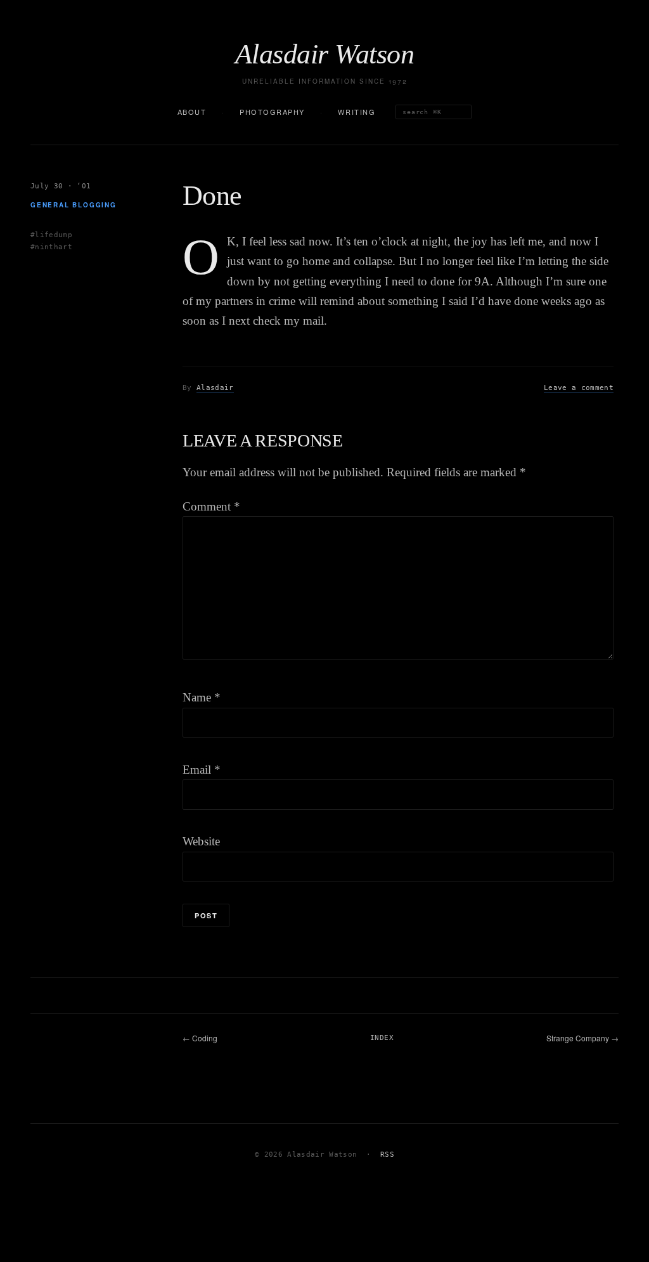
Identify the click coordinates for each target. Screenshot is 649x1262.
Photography (272, 112)
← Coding (200, 1037)
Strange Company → (582, 1037)
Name (202, 697)
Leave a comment (579, 388)
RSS (387, 1154)
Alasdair (215, 388)
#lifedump (51, 235)
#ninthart (51, 247)
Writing (356, 112)
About (192, 112)
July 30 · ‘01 (60, 186)
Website (201, 841)
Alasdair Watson (324, 54)
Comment (211, 506)
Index (382, 1038)
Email (202, 769)
